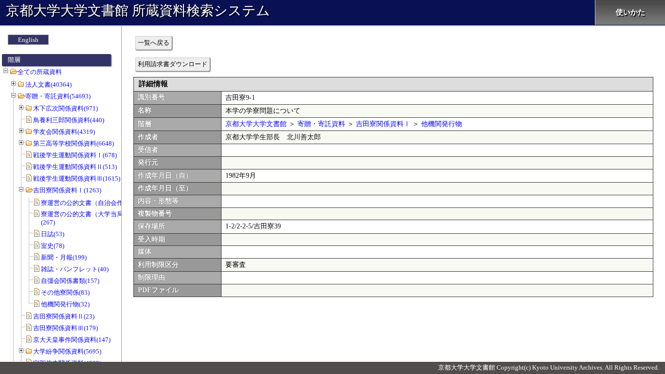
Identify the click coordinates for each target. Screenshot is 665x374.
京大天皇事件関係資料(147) (72, 339)
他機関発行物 (441, 124)
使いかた (630, 12)
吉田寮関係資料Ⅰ (383, 124)
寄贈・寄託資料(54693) (58, 96)
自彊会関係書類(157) (70, 280)
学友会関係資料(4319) (64, 131)
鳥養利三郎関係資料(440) (68, 120)
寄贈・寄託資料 (321, 124)
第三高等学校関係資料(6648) (73, 143)
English (28, 39)
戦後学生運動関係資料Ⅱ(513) (75, 166)
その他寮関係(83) (65, 292)
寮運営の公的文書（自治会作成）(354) (95, 202)
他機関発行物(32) (65, 304)
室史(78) (52, 245)
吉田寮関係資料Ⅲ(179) (65, 328)
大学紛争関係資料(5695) (67, 351)
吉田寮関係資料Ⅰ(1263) (67, 190)
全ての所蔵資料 (40, 71)
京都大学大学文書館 (256, 124)
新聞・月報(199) (64, 257)
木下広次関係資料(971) (65, 108)
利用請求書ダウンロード (172, 64)
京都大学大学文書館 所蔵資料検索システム (138, 10)
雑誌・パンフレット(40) (75, 269)
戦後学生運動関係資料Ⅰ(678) (75, 155)
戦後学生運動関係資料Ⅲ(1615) (76, 178)
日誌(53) (52, 234)
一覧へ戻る (153, 42)
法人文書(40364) (48, 84)
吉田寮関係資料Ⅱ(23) (63, 316)
